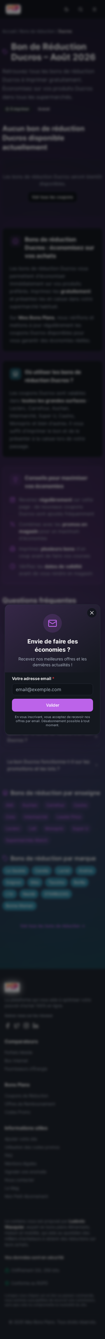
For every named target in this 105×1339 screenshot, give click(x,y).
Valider (52, 705)
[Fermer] (92, 612)
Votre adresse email (33, 678)
